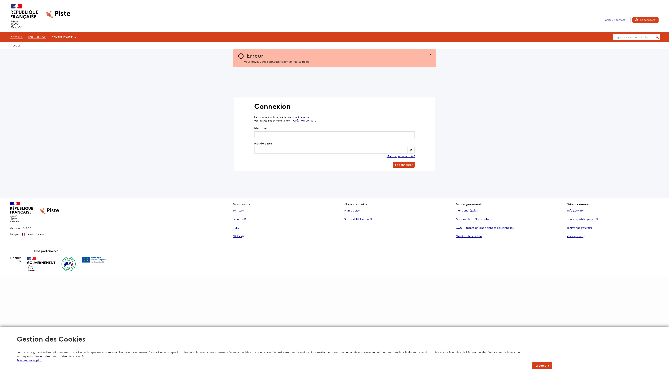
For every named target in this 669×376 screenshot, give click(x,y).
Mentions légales (467, 210)
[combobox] (634, 37)
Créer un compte (615, 19)
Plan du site (352, 210)
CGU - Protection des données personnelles (485, 227)
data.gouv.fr (575, 236)
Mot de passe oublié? (401, 156)
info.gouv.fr (574, 210)
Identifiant (261, 128)
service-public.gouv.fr (581, 219)
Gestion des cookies (469, 236)
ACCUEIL (16, 37)
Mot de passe (263, 143)
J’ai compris (541, 365)
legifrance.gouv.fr (578, 227)
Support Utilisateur (357, 219)
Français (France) (34, 234)
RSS (235, 227)
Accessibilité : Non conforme (475, 219)
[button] (411, 150)
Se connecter (648, 19)
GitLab (237, 236)
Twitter (237, 210)
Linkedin (238, 219)
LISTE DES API (37, 37)
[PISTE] (38, 16)
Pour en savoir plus (29, 360)
